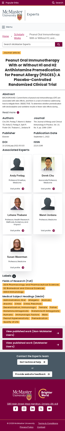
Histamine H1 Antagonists (45, 311)
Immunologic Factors (27, 314)
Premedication (40, 318)
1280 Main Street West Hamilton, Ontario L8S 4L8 (32, 404)
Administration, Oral (15, 300)
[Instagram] (24, 408)
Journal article (12, 52)
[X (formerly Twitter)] (41, 408)
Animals (46, 300)
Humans (8, 314)
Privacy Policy (27, 427)
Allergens (34, 300)
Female (43, 307)
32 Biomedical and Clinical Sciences (24, 288)
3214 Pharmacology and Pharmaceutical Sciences (31, 284)
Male (44, 314)
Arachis (8, 303)
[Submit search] (58, 44)
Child (18, 303)
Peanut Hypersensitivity (16, 318)
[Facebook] (15, 408)
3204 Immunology (13, 292)
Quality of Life (11, 322)
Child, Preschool (32, 303)
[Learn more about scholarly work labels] (14, 276)
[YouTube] (49, 408)
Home (5, 36)
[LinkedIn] (32, 408)
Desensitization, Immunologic (20, 307)
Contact (41, 427)
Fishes (53, 307)
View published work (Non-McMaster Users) (29, 333)
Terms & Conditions (48, 423)
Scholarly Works (19, 36)
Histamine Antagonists (16, 311)
